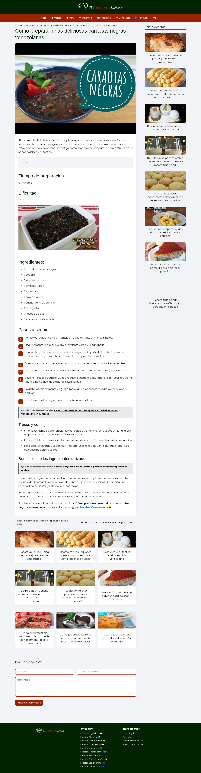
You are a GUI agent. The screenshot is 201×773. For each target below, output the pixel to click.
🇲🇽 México (56, 17)
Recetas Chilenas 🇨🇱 (90, 737)
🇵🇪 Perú (70, 17)
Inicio (43, 17)
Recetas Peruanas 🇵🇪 (90, 755)
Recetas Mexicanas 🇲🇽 (91, 748)
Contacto (127, 737)
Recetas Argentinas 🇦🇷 (91, 733)
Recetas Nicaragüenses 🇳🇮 (93, 751)
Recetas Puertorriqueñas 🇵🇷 (93, 759)
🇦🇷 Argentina (104, 17)
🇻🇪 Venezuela (123, 17)
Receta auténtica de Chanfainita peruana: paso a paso (42, 522)
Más (155, 17)
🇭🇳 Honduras (141, 17)
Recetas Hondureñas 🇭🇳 (92, 744)
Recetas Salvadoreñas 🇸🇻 (92, 763)
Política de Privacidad (133, 744)
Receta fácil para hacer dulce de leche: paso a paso (107, 522)
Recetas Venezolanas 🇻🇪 (92, 766)
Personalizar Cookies (133, 740)
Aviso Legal (128, 733)
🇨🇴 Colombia (86, 17)
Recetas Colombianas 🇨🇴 (92, 740)
